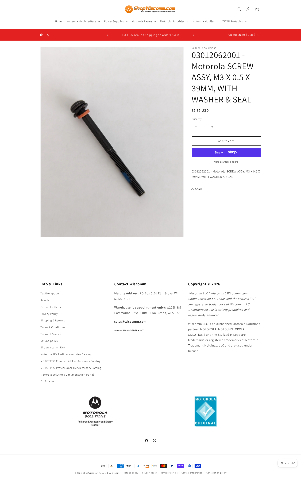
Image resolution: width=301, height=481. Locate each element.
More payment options (226, 161)
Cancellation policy (216, 472)
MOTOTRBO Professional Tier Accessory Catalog (70, 368)
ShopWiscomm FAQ (52, 347)
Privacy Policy (49, 313)
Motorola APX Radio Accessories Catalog (65, 354)
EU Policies (47, 381)
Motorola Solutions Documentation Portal (67, 374)
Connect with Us (50, 307)
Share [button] (198, 189)
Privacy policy (149, 472)
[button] (83, 21)
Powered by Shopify (109, 472)
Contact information (192, 472)
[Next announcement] (194, 35)
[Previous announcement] (107, 35)
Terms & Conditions (52, 327)
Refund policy (49, 341)
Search (44, 300)
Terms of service (169, 472)
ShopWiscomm (90, 472)
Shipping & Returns (52, 320)
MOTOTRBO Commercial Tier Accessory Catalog (70, 361)
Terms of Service (50, 334)
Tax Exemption (49, 293)
